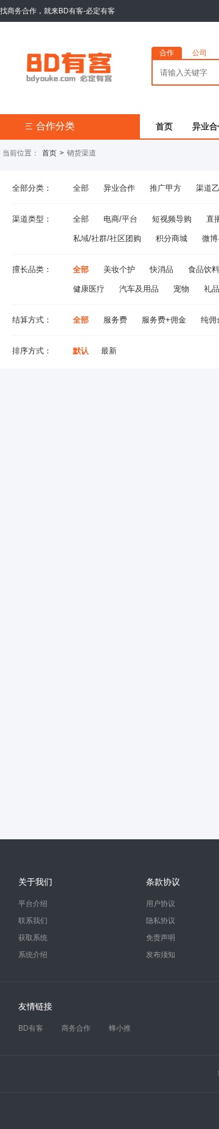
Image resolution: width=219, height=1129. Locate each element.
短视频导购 (172, 218)
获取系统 (32, 937)
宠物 (181, 288)
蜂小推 (120, 1028)
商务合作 (76, 1028)
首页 (164, 126)
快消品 (161, 269)
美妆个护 (119, 269)
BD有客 (30, 1028)
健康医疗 (89, 288)
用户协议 (160, 903)
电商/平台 (120, 218)
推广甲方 (165, 188)
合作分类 (49, 126)
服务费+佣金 (164, 319)
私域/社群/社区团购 (107, 238)
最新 (109, 350)
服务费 (115, 319)
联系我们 (32, 920)
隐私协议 (160, 920)
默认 (81, 350)
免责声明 (160, 937)
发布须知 (160, 954)
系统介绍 (32, 954)
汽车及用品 (139, 288)
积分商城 (171, 238)
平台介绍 (32, 903)
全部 (81, 188)
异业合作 (119, 188)
